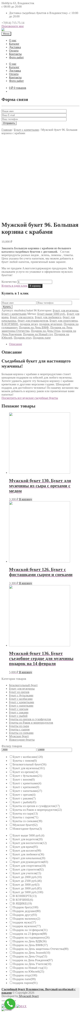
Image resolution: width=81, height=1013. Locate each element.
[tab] (44, 344)
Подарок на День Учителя (32, 964)
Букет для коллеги (21, 317)
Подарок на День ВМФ (34, 327)
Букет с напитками (21, 705)
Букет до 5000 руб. (28, 892)
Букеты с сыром (19, 729)
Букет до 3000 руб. (27, 888)
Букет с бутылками (21, 695)
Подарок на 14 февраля (30, 930)
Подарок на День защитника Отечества (40, 948)
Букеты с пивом (25, 760)
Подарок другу (25, 914)
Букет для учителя (27, 873)
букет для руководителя (33, 320)
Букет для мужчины (65, 310)
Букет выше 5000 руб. (51, 313)
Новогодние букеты (22, 739)
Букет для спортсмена (64, 320)
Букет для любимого (48, 317)
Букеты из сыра (19, 726)
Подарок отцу (22, 337)
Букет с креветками (26, 129)
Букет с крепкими (26, 787)
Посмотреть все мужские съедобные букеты (30, 398)
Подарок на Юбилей (28, 971)
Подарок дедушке (26, 911)
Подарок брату (25, 907)
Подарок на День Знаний (31, 952)
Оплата (13, 50)
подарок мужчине (50, 324)
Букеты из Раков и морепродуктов (31, 722)
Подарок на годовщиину (31, 937)
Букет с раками (18, 712)
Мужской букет (28, 996)
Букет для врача (25, 846)
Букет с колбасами (21, 698)
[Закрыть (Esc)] (3, 1000)
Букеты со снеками (21, 732)
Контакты (15, 54)
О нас (12, 40)
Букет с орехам (18, 709)
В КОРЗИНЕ (10, 324)
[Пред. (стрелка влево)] (3, 1003)
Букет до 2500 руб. (27, 880)
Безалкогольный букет (23, 685)
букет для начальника (29, 858)
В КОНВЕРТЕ (25, 896)
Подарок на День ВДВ (30, 941)
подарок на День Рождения (33, 960)
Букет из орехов (19, 692)
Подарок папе (42, 337)
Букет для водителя (28, 839)
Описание (15, 344)
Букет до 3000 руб (26, 884)
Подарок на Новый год (38, 334)
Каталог (14, 43)
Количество (9, 281)
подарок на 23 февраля (30, 933)
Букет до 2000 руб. (27, 877)
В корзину (35, 285)
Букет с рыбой (18, 715)
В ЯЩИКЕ (22, 903)
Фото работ (16, 57)
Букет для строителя (28, 869)
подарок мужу (29, 324)
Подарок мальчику (26, 918)
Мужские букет (19, 736)
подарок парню (25, 982)
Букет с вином (24, 779)
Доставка (15, 47)
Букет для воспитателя (30, 843)
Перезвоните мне (13, 26)
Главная (7, 129)
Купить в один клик (14, 285)
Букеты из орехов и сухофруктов (30, 719)
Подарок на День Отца (45, 330)
